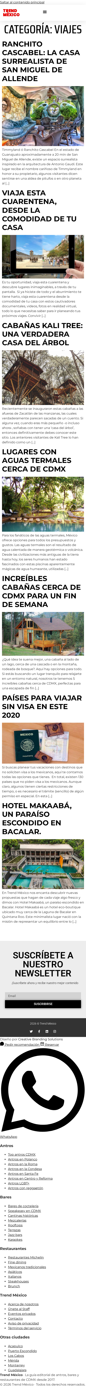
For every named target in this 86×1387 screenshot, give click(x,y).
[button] (45, 12)
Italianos (14, 1277)
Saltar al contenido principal (22, 2)
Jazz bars (15, 1235)
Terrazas (14, 1230)
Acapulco (15, 1346)
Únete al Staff (19, 1309)
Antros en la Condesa (25, 1169)
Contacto (15, 1318)
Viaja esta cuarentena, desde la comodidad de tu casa (39, 210)
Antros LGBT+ (18, 1183)
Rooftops (15, 1225)
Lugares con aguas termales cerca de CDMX (36, 460)
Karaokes (15, 1240)
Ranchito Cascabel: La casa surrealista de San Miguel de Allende (41, 61)
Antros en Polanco (22, 1159)
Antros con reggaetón (25, 1188)
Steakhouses (18, 1281)
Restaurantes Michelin (26, 1257)
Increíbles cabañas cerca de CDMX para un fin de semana (41, 591)
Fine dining (17, 1262)
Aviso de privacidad (23, 1323)
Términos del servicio (24, 1328)
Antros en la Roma (22, 1164)
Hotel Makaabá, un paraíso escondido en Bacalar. (37, 818)
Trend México (11, 13)
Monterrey (16, 1365)
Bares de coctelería (23, 1206)
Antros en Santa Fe (23, 1174)
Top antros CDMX (22, 1154)
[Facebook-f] (39, 1031)
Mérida (13, 1360)
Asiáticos (15, 1272)
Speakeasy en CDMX (24, 1211)
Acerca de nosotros (23, 1304)
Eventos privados (22, 1314)
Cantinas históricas (23, 1216)
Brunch (14, 1286)
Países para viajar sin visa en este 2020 (42, 706)
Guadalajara (17, 1370)
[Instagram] (54, 1031)
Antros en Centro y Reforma (30, 1178)
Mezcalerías (17, 1220)
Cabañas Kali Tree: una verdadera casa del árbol (42, 334)
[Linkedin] (46, 1031)
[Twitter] (31, 1031)
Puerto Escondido (22, 1351)
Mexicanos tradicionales (27, 1267)
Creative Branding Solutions (40, 1039)
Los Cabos (16, 1356)
